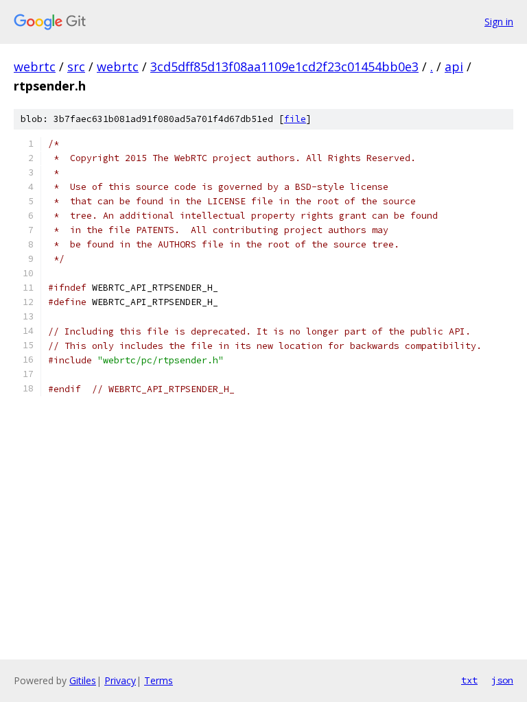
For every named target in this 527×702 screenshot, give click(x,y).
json (502, 680)
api (454, 66)
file (295, 119)
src (76, 66)
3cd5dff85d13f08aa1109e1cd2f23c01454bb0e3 (284, 66)
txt (469, 680)
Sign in (498, 21)
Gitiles (82, 680)
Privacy (120, 680)
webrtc (35, 66)
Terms (158, 680)
